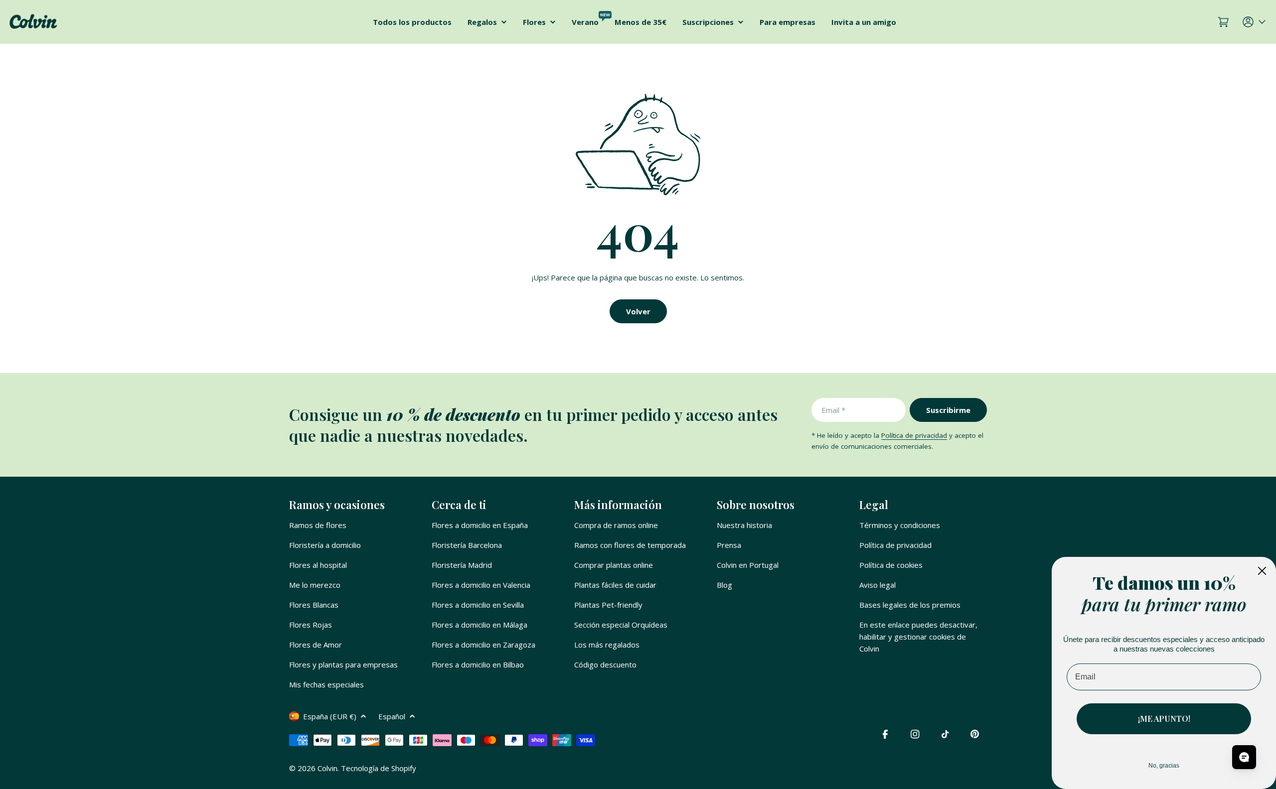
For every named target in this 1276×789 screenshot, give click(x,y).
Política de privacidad (914, 435)
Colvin (327, 768)
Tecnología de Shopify (378, 768)
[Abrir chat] (1244, 757)
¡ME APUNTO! (1164, 718)
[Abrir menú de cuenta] (1255, 22)
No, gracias (1163, 765)
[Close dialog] (1262, 571)
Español (391, 716)
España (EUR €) (329, 716)
